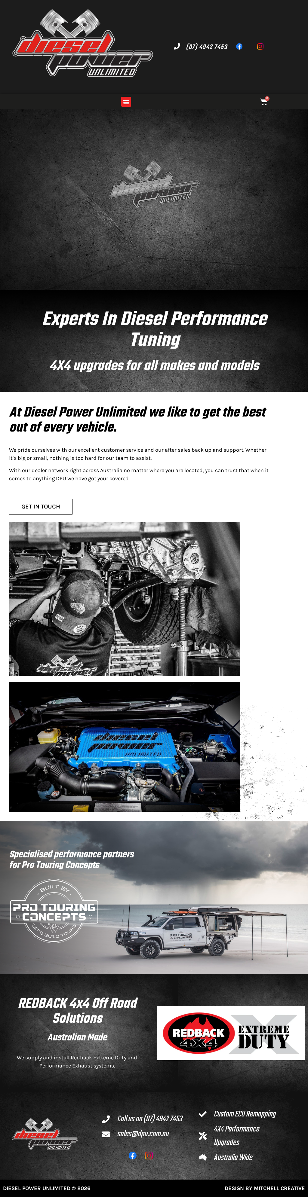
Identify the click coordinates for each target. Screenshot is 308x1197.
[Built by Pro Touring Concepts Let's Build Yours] (54, 911)
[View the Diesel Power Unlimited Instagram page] (263, 47)
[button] (126, 102)
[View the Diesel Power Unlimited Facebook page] (242, 47)
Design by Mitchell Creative (265, 1188)
